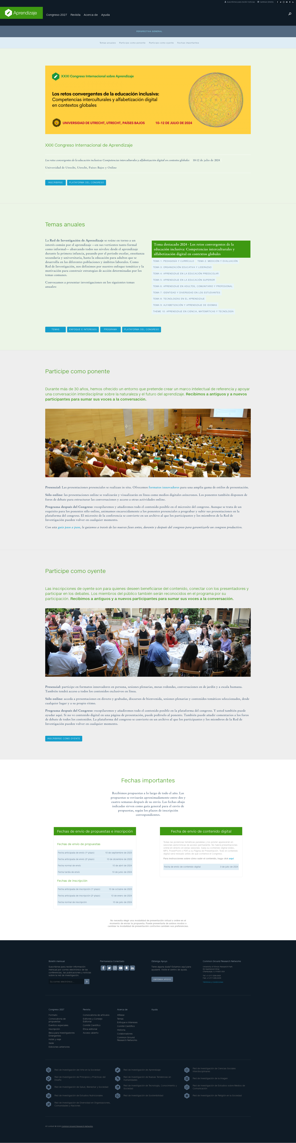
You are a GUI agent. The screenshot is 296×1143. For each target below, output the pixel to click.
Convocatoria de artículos (96, 1015)
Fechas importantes (188, 43)
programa (110, 329)
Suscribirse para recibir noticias (240, 2)
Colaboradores (125, 1033)
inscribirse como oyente (63, 738)
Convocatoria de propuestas (57, 1020)
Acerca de (91, 14)
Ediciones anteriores (59, 1047)
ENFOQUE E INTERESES (83, 329)
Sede (51, 1043)
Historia (121, 1030)
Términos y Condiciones (213, 982)
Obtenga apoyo (162, 979)
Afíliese (120, 1015)
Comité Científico (92, 1025)
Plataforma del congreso (86, 182)
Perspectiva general (149, 31)
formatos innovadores (164, 487)
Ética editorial (90, 1029)
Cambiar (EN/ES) (266, 2)
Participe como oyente (161, 43)
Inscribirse (55, 182)
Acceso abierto (90, 1033)
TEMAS (55, 329)
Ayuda (105, 14)
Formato (53, 1015)
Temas (120, 1018)
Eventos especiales (58, 1025)
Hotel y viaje (55, 1039)
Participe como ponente (132, 43)
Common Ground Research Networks (127, 1039)
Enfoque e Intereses (127, 1022)
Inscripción (54, 1029)
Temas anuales (108, 43)
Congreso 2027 (56, 14)
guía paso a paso (69, 527)
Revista (75, 14)
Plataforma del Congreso (141, 329)
